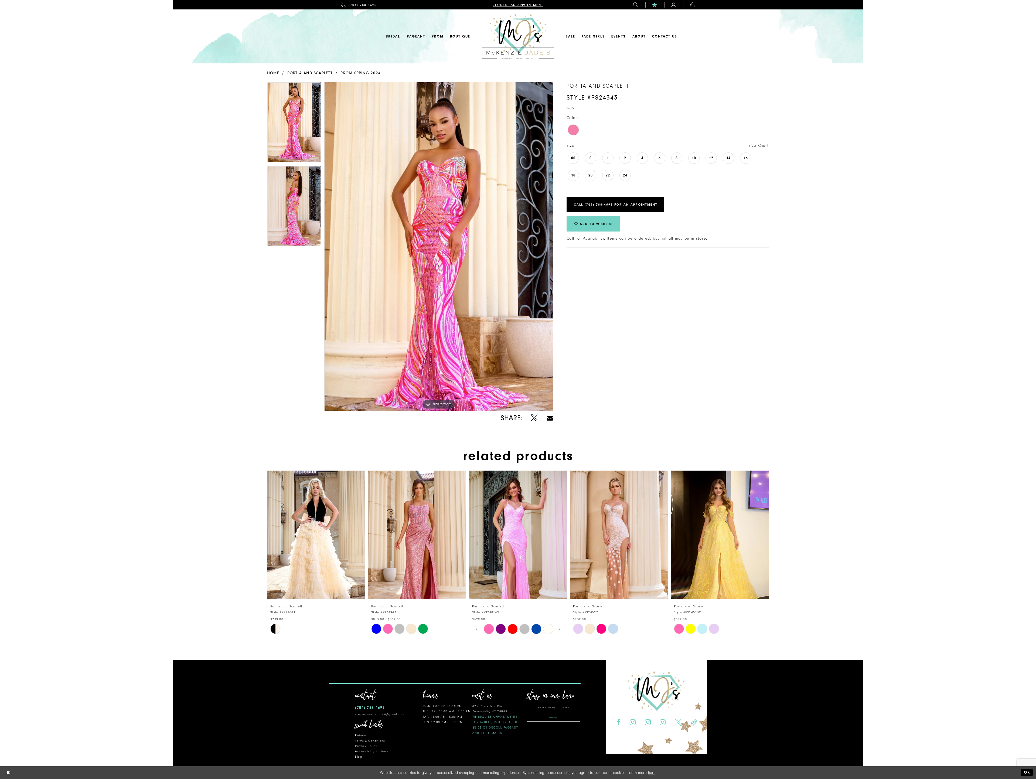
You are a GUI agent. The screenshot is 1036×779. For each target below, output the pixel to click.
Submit (554, 717)
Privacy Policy (366, 746)
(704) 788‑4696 (370, 707)
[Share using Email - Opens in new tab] (550, 418)
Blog (358, 756)
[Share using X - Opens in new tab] (534, 418)
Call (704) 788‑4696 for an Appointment (615, 204)
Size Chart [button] (759, 145)
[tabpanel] (294, 124)
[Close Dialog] (8, 772)
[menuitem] (358, 4)
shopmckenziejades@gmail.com (379, 714)
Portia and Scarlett (310, 73)
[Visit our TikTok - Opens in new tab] (694, 722)
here (652, 772)
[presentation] (316, 535)
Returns (361, 735)
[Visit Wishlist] (654, 4)
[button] (635, 4)
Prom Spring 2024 (360, 73)
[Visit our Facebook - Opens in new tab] (618, 722)
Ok (1027, 772)
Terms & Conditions (370, 741)
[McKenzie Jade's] (518, 36)
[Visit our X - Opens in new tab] (678, 722)
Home (273, 73)
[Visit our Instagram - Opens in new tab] (632, 722)
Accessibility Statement (373, 751)
